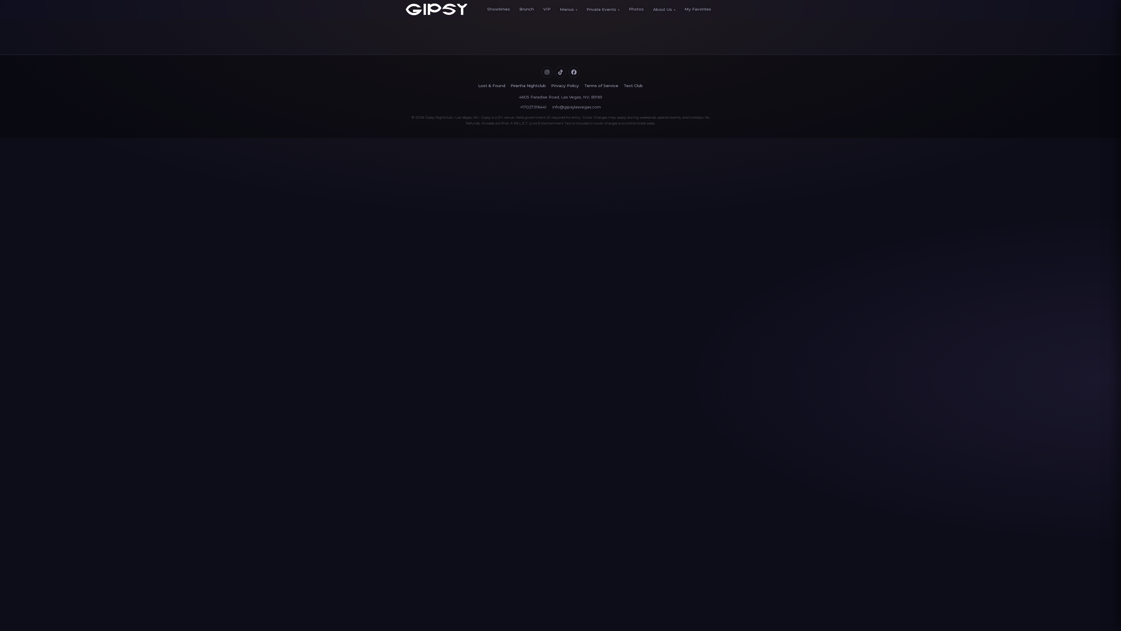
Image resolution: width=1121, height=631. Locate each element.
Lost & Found (491, 85)
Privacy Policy (565, 85)
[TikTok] (560, 72)
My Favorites (698, 9)
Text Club (633, 85)
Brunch (526, 9)
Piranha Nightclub (528, 85)
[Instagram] (547, 72)
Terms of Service (601, 85)
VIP (547, 9)
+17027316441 (533, 107)
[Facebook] (573, 72)
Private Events (602, 9)
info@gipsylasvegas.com (576, 107)
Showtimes (498, 9)
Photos (636, 9)
